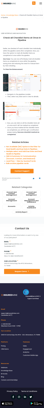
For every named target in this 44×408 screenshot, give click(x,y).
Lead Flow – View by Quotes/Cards (21, 161)
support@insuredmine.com (10, 313)
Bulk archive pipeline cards (17, 163)
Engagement (27, 349)
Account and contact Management (31, 193)
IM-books (4, 374)
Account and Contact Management (11, 193)
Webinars (4, 368)
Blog (2, 377)
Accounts (11, 206)
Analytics (26, 352)
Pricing (3, 346)
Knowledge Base (6, 371)
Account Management (11, 200)
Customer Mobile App (30, 355)
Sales (25, 346)
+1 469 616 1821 (6, 324)
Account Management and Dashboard (31, 200)
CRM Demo (5, 349)
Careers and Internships (9, 380)
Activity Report (21, 212)
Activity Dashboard (31, 207)
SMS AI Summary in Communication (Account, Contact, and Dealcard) (21, 157)
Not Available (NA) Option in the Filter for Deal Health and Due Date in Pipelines (23, 147)
